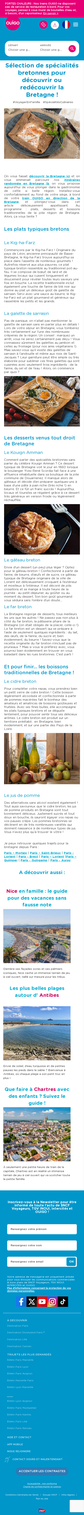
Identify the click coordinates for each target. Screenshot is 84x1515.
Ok (71, 1261)
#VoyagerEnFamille (27, 102)
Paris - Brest (28, 856)
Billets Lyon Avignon (19, 1401)
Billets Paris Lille (17, 1421)
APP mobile (15, 1444)
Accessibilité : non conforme (42, 1484)
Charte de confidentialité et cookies (42, 1487)
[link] (21, 1301)
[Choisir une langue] (66, 25)
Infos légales (68, 1495)
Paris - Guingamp (34, 860)
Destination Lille (17, 1339)
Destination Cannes (19, 1346)
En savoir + (51, 13)
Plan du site (42, 1499)
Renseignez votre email (27, 1262)
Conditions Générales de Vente (22, 1495)
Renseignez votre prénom (28, 1229)
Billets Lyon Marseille (20, 1387)
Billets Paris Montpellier (21, 1408)
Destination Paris (17, 1326)
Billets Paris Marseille (20, 1360)
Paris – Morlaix (15, 853)
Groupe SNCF (50, 1495)
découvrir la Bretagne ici (49, 176)
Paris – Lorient (52, 856)
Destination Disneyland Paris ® (25, 1332)
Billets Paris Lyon (17, 1367)
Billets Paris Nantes (19, 1414)
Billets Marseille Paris (20, 1380)
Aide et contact (19, 1437)
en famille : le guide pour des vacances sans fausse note (36, 898)
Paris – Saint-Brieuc (45, 853)
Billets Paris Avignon (19, 1373)
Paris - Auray (60, 860)
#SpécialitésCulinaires (58, 102)
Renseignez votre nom (26, 1245)
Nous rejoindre (19, 1451)
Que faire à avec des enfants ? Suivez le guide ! (37, 1096)
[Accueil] (13, 24)
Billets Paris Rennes (19, 1428)
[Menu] (75, 24)
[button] (42, 1471)
